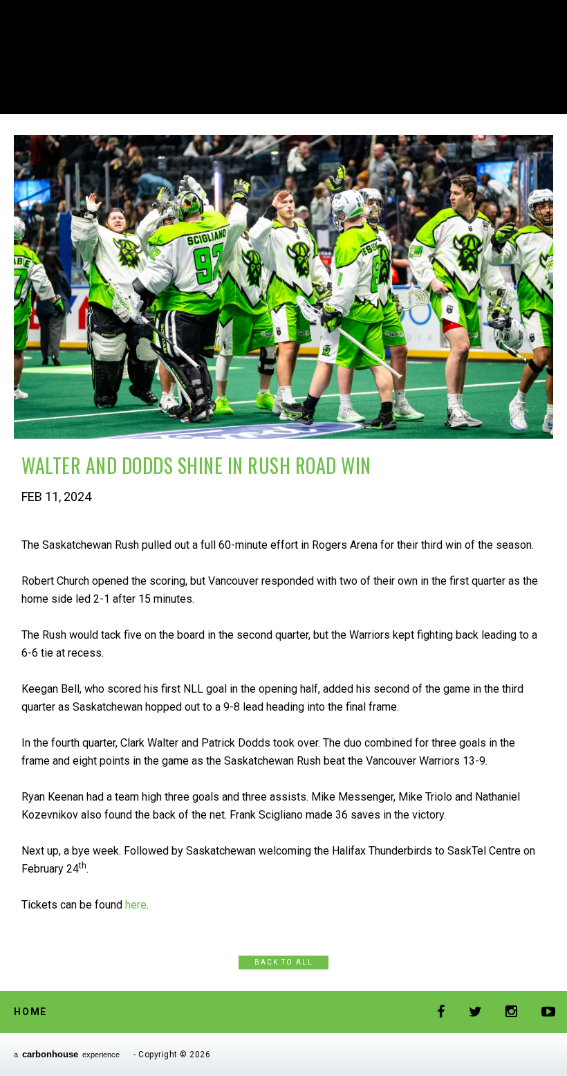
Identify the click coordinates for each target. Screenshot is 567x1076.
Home (30, 1011)
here (136, 904)
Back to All (283, 962)
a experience (67, 1054)
